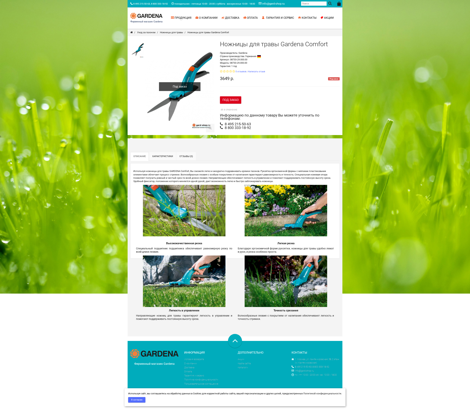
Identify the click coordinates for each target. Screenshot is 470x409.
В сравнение (230, 110)
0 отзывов (241, 71)
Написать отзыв (256, 71)
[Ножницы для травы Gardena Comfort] (137, 49)
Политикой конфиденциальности (322, 393)
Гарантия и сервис (194, 375)
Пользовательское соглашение (201, 383)
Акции (241, 359)
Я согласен (136, 400)
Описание (139, 156)
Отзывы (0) (186, 156)
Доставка (189, 367)
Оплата (188, 371)
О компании (190, 363)
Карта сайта (244, 363)
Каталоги (243, 367)
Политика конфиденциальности (201, 379)
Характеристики (162, 156)
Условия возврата (194, 359)
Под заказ (231, 100)
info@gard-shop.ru (304, 370)
